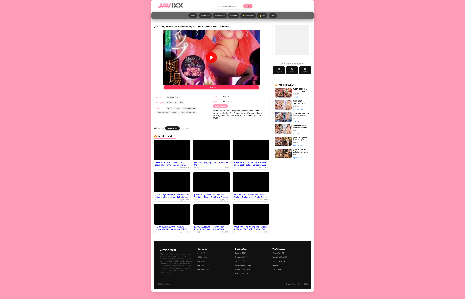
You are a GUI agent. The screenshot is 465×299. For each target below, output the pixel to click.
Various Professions (188, 112)
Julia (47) (275, 265)
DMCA (306, 284)
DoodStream (211, 87)
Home (193, 16)
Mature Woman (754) (242, 269)
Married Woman (189, 108)
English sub (205, 16)
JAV (181, 103)
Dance (177, 108)
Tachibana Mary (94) (279, 257)
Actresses (248, 15)
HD (176, 103)
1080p (169, 103)
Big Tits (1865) (240, 261)
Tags (273, 16)
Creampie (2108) (241, 257)
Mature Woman (163, 112)
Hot (262, 15)
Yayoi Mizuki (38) (278, 269)
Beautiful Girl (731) (241, 273)
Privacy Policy (291, 284)
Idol (200, 265)
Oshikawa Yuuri (172, 97)
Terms (300, 284)
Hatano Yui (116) (278, 253)
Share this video (220, 106)
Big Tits (169, 108)
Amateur (233, 16)
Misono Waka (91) (278, 261)
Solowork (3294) (241, 253)
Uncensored (220, 16)
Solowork (175, 112)
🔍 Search (186, 128)
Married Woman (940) (243, 265)
